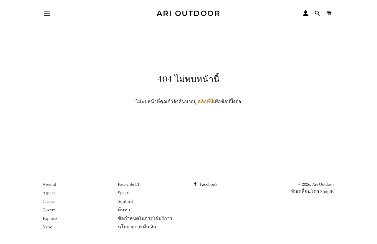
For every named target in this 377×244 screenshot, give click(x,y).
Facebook (208, 184)
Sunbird (125, 201)
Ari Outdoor (189, 13)
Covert (49, 210)
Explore (50, 218)
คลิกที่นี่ (205, 101)
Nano (47, 227)
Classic (49, 201)
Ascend (49, 184)
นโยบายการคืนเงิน (137, 227)
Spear (123, 192)
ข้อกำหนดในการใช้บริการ (145, 218)
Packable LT (129, 184)
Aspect (49, 192)
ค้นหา (124, 210)
